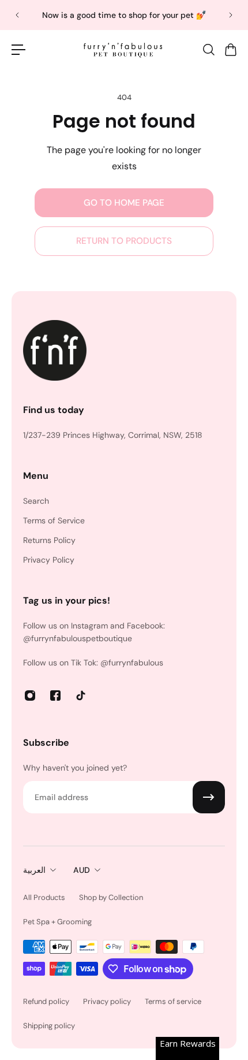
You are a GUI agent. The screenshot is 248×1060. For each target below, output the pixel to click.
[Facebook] (55, 695)
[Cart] (230, 49)
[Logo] (124, 50)
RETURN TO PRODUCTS (124, 241)
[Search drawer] (208, 49)
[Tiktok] (80, 695)
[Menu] (18, 49)
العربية (34, 870)
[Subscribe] (209, 797)
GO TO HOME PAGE (124, 203)
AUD (81, 870)
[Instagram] (30, 695)
